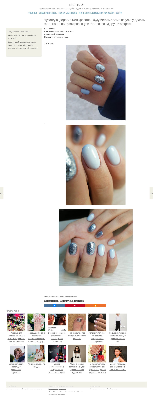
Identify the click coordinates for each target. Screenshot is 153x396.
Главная (32, 12)
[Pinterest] (75, 305)
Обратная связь (95, 386)
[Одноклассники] (95, 305)
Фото (119, 12)
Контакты (51, 386)
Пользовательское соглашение (64, 386)
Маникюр (76, 5)
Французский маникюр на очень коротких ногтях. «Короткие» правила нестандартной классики (23, 45)
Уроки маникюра (68, 12)
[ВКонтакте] (54, 305)
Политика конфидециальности (57, 389)
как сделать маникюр (57, 296)
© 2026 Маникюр (11, 386)
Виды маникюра (48, 12)
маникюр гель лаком (71, 296)
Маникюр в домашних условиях (96, 12)
